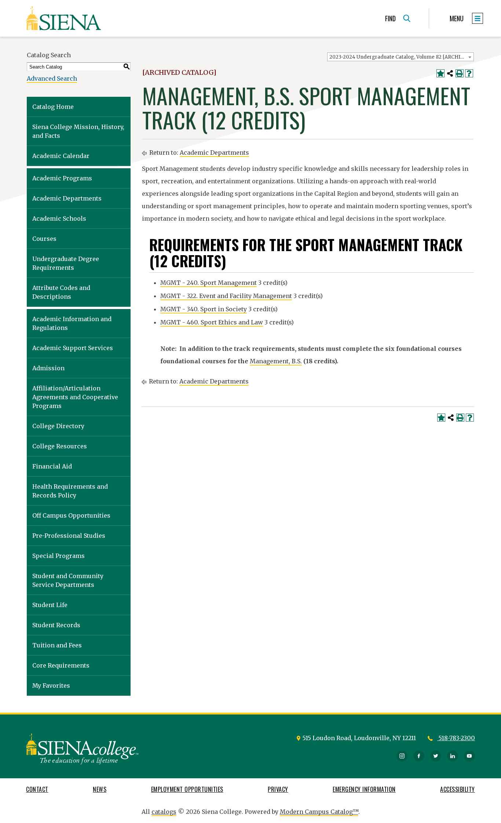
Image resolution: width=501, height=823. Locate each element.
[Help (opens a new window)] (469, 73)
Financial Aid (52, 466)
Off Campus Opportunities (71, 515)
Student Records (56, 625)
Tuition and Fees (57, 645)
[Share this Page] (450, 73)
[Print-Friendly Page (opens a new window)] (460, 73)
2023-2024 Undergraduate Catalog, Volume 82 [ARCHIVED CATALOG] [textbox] (401, 57)
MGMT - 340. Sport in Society (203, 309)
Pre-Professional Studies (68, 535)
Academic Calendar (60, 155)
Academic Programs (62, 178)
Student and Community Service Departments (67, 580)
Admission (48, 368)
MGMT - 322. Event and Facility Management (226, 296)
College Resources (59, 446)
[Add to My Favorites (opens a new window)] (440, 73)
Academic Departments (67, 198)
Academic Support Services (72, 348)
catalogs (163, 811)
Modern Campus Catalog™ (319, 811)
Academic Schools (59, 218)
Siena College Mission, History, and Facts (78, 131)
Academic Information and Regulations (71, 323)
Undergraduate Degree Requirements (65, 263)
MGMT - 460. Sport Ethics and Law (211, 322)
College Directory (58, 426)
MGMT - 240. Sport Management (208, 282)
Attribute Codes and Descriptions (61, 292)
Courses (44, 238)
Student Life (49, 605)
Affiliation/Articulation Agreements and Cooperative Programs (75, 397)
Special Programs (58, 555)
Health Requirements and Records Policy (70, 491)
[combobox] (400, 56)
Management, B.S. (276, 361)
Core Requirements (60, 665)
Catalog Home (53, 106)
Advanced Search (52, 78)
